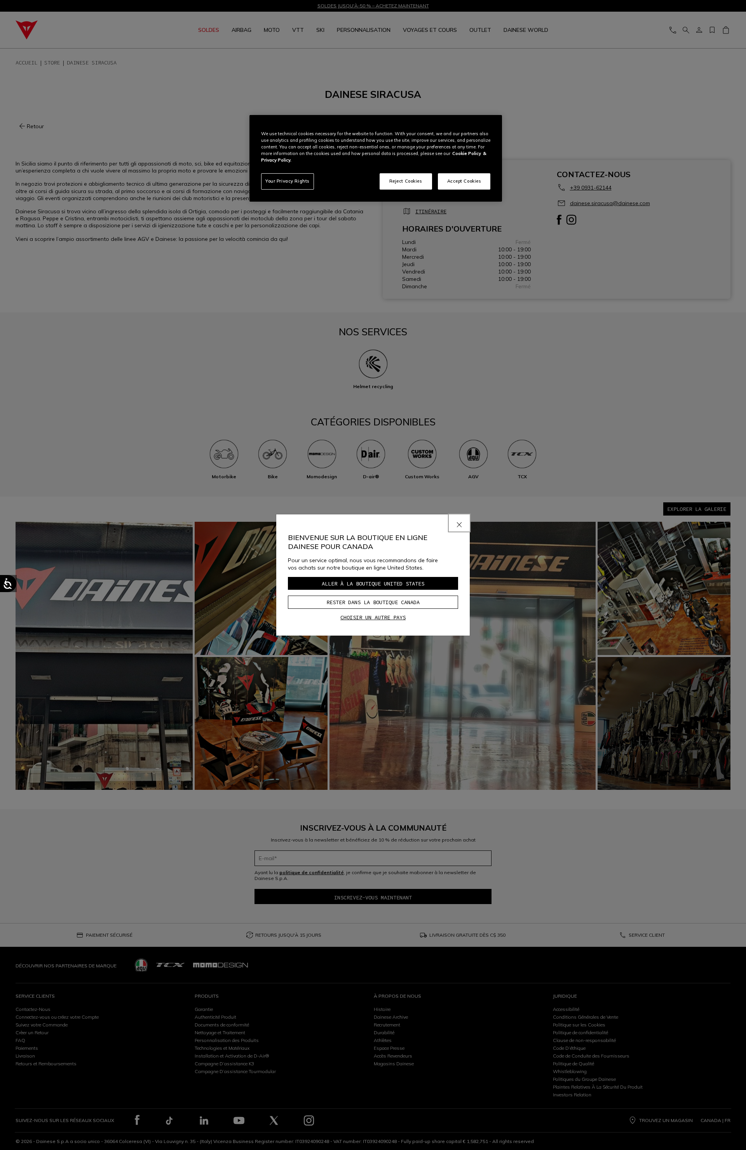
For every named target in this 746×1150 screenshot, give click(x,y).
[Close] (459, 522)
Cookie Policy (466, 153)
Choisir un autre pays (373, 617)
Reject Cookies (405, 181)
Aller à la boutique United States (373, 583)
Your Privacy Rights (287, 181)
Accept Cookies (464, 181)
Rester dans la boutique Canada (373, 602)
